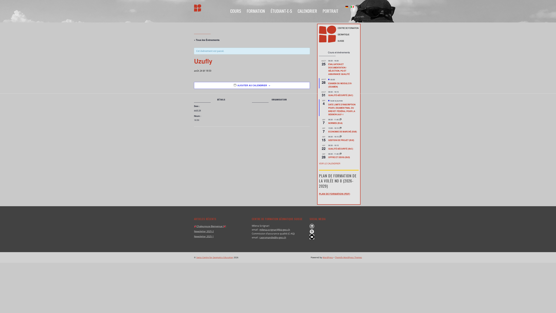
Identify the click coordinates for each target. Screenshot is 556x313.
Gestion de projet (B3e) (341, 140)
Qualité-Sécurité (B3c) (340, 95)
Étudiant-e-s (281, 11)
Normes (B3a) (335, 123)
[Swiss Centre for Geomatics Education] (197, 9)
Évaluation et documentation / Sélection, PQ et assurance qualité (339, 69)
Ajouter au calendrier (252, 85)
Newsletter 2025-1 (204, 236)
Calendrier (307, 11)
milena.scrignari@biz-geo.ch (274, 229)
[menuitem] (347, 7)
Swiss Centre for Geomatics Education (214, 257)
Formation (256, 11)
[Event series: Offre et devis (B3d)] (340, 154)
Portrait (330, 11)
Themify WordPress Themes (348, 257)
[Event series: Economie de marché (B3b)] (340, 128)
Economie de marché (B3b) (342, 131)
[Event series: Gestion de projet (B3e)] (340, 136)
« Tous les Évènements (207, 40)
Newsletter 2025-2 (204, 231)
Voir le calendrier (329, 163)
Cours (235, 11)
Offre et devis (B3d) (339, 157)
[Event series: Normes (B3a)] (340, 119)
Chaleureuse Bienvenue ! (210, 226)
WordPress (328, 257)
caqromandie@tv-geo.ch (272, 237)
